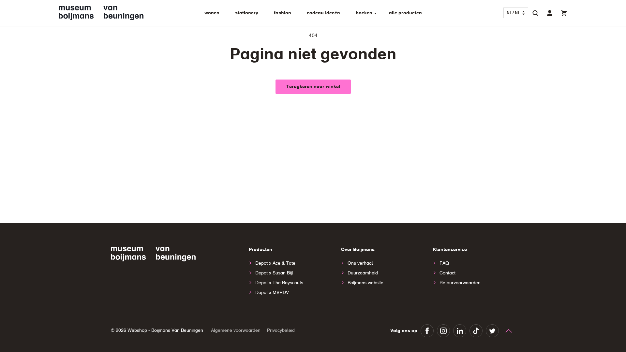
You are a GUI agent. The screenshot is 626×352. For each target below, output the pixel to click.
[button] (535, 13)
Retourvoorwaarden (460, 283)
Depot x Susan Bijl (274, 273)
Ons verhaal (360, 263)
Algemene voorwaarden (236, 330)
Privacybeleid (281, 330)
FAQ (444, 263)
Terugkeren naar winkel (313, 86)
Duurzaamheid (363, 273)
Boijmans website (365, 283)
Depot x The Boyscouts (279, 283)
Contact (447, 273)
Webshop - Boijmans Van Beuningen (165, 330)
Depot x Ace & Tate (275, 263)
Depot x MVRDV (272, 292)
